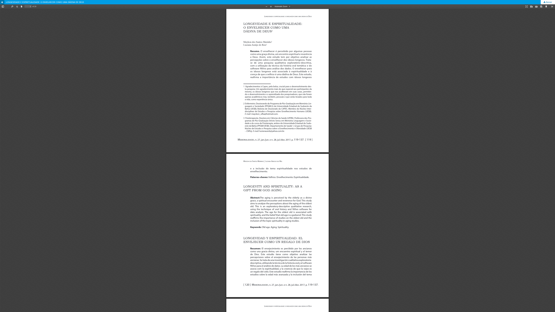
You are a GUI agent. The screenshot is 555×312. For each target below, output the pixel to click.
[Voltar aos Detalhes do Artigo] (2, 2)
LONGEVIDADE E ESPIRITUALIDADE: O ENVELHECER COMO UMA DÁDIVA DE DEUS (45, 2)
